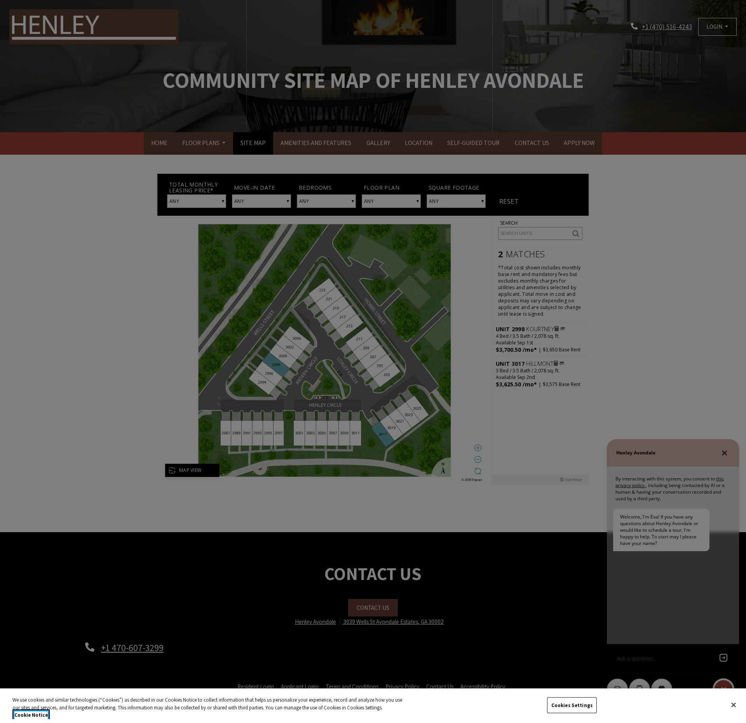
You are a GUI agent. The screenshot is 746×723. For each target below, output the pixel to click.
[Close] (733, 704)
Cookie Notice (31, 715)
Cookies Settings (572, 705)
